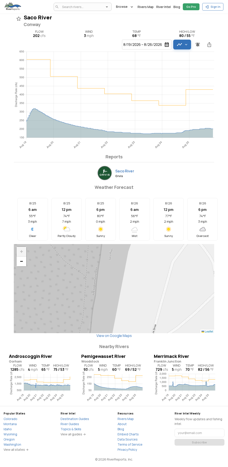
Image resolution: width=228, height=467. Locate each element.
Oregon (9, 439)
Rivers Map (146, 7)
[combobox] (82, 7)
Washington (12, 444)
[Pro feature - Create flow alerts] (198, 44)
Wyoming (10, 434)
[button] (21, 252)
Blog (176, 7)
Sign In (215, 7)
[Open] (107, 7)
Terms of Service (130, 444)
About (122, 424)
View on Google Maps (114, 335)
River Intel (163, 7)
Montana (10, 424)
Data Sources (128, 439)
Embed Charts (128, 434)
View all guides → (73, 434)
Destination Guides (75, 419)
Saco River (124, 171)
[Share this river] (209, 44)
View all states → (16, 449)
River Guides (70, 424)
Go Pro (191, 7)
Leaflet (208, 331)
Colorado (10, 419)
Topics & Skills (71, 429)
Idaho (8, 429)
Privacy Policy (127, 449)
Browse (122, 6)
